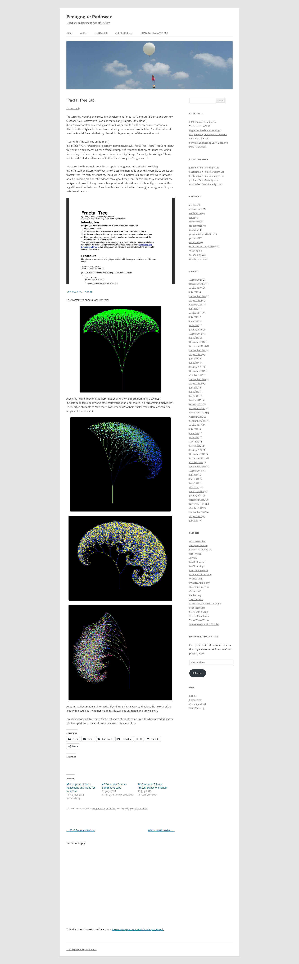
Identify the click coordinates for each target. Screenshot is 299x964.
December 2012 (197, 408)
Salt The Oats (196, 599)
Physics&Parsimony (199, 582)
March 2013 (195, 400)
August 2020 (195, 288)
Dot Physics (195, 553)
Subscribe (198, 673)
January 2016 (195, 329)
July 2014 (193, 358)
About (83, 32)
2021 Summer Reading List (202, 122)
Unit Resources (123, 32)
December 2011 (197, 454)
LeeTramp (194, 171)
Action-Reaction (197, 541)
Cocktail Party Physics (200, 549)
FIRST (192, 217)
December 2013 (197, 371)
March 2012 (195, 445)
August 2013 (195, 383)
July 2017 (193, 308)
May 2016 (194, 325)
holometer (194, 221)
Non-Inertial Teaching (200, 574)
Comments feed (197, 704)
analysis (193, 205)
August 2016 (195, 312)
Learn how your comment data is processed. (138, 929)
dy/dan (193, 557)
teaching (193, 250)
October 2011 (196, 462)
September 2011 (197, 466)
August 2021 (195, 279)
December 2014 (197, 342)
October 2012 (196, 416)
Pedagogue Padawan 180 (154, 32)
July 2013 (193, 387)
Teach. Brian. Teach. (199, 616)
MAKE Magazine (197, 562)
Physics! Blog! (196, 578)
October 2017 (196, 304)
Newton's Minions (198, 570)
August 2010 (195, 516)
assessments (195, 209)
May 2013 (194, 396)
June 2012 (194, 433)
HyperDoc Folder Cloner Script (204, 130)
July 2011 (193, 474)
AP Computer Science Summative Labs (114, 786)
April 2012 (194, 441)
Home (69, 32)
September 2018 (197, 296)
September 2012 (197, 420)
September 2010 (197, 512)
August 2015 (195, 333)
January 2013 (195, 404)
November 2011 (197, 458)
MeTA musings (196, 566)
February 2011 (196, 491)
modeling (194, 229)
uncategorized (196, 259)
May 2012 (194, 437)
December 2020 (197, 283)
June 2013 (194, 391)
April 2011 (194, 487)
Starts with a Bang (198, 611)
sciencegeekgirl (197, 607)
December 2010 (197, 499)
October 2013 (196, 375)
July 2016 (193, 317)
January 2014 (195, 366)
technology (195, 254)
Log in (192, 695)
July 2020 (193, 292)
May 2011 (194, 483)
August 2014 (195, 354)
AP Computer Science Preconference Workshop (152, 786)
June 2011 (194, 479)
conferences (195, 213)
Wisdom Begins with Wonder (204, 624)
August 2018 (195, 300)
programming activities (104, 808)
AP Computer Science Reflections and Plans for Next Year (80, 788)
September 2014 (197, 350)
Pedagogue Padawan (89, 16)
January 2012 (195, 449)
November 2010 (197, 503)
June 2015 (194, 337)
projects (193, 238)
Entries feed (195, 699)
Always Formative (198, 545)
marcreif (193, 184)
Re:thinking (195, 595)
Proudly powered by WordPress (81, 949)
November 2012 (197, 412)
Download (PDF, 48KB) (79, 291)
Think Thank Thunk (199, 620)
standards (194, 242)
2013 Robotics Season (80, 830)
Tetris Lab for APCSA (199, 126)
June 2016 (194, 321)
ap (129, 808)
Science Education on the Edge (205, 603)
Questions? (195, 591)
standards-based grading (202, 246)
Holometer (101, 32)
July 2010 (193, 520)
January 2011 (195, 495)
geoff (192, 167)
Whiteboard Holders (161, 830)
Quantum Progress (199, 586)
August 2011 (195, 470)
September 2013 (197, 379)
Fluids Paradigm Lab (208, 167)
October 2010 (196, 508)
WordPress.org (197, 708)
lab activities (195, 225)
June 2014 (194, 362)
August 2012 (195, 425)
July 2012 (193, 429)
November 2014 (197, 346)
